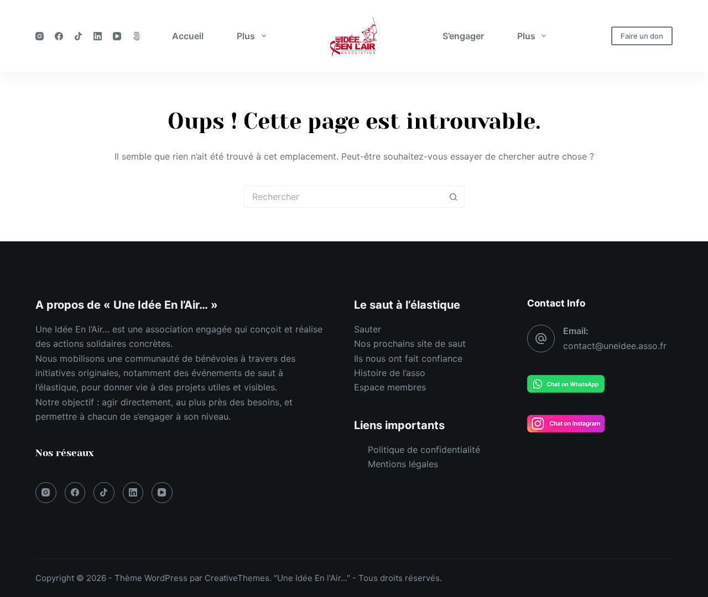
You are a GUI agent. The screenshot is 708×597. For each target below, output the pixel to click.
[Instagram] (39, 36)
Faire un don (642, 35)
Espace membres (390, 387)
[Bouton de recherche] (453, 197)
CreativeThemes (237, 578)
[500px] (136, 36)
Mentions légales (403, 463)
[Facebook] (59, 36)
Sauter (367, 329)
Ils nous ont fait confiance (408, 358)
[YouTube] (117, 36)
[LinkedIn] (97, 36)
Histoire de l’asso (389, 372)
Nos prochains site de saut (410, 343)
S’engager (463, 35)
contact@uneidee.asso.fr (615, 345)
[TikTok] (78, 36)
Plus (246, 35)
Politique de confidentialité (424, 449)
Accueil (188, 35)
